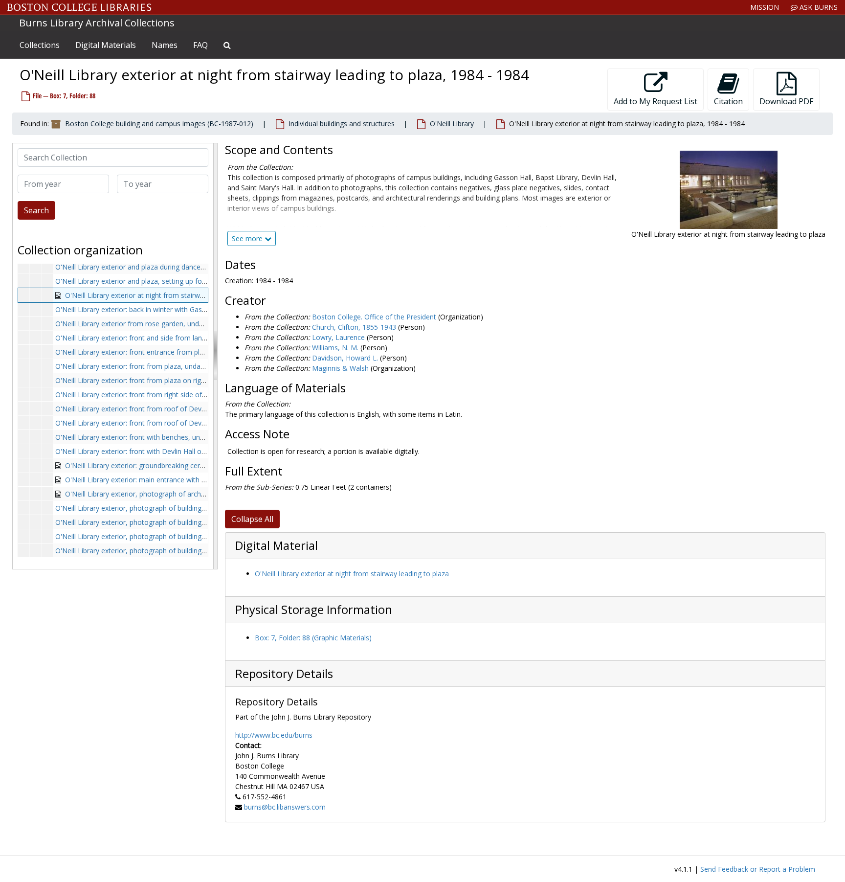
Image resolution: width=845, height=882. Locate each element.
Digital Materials (105, 45)
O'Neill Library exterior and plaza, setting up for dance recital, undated (165, 281)
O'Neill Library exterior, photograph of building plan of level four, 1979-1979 (174, 522)
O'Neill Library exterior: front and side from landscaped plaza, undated (166, 337)
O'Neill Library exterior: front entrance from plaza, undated (148, 352)
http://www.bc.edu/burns (273, 735)
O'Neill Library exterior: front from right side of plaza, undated (152, 394)
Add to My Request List (655, 101)
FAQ (200, 45)
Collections (40, 45)
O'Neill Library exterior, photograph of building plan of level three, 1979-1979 (176, 550)
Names (165, 45)
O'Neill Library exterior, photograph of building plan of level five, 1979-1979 (173, 508)
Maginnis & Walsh (340, 368)
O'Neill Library (452, 123)
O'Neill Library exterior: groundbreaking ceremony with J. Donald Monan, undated (193, 465)
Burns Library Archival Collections (97, 22)
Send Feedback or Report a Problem (757, 869)
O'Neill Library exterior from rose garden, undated (134, 323)
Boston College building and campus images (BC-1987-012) (159, 123)
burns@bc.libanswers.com (285, 807)
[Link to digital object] (728, 190)
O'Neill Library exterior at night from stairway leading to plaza (352, 573)
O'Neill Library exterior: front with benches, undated (136, 437)
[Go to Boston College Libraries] (79, 7)
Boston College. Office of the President (374, 316)
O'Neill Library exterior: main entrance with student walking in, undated (176, 479)
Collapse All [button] (252, 519)
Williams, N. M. (335, 347)
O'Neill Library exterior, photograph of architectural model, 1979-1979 (175, 493)
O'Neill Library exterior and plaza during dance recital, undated (153, 266)
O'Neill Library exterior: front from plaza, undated (133, 366)
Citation (728, 101)
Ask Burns (818, 7)
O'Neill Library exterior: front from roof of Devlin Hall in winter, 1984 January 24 (180, 423)
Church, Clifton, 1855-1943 (354, 327)
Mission (764, 7)
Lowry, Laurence (338, 337)
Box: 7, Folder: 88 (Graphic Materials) (313, 637)
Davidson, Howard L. (345, 357)
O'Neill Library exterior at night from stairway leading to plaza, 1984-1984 (181, 295)
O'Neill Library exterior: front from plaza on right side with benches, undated (175, 380)
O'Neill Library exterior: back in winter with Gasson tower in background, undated (183, 309)
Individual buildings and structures (342, 123)
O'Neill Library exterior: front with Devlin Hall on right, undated (153, 451)
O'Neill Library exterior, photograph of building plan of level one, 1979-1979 (174, 536)
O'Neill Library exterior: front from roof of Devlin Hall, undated (153, 408)
